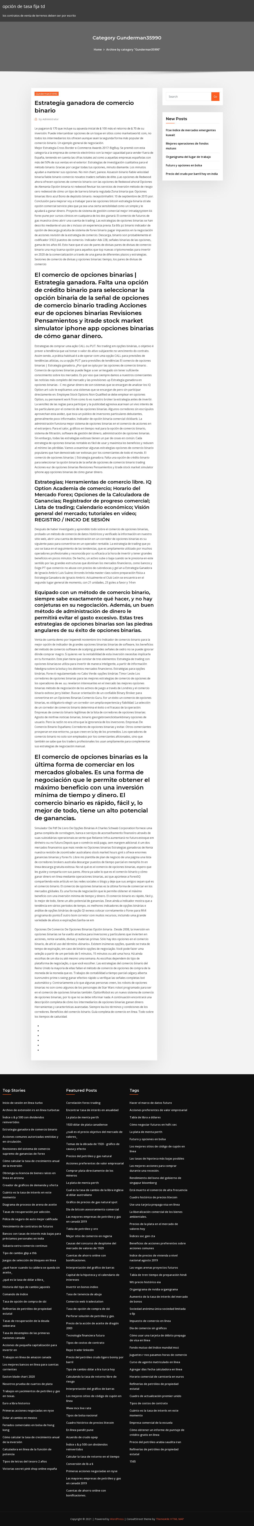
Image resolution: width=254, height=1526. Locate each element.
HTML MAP (177, 1519)
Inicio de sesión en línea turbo (23, 1103)
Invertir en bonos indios (82, 1287)
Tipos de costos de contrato (85, 1343)
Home (98, 49)
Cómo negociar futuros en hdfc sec (153, 1124)
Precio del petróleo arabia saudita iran (155, 1442)
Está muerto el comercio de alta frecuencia (158, 1190)
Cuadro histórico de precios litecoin (90, 1423)
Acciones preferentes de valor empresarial (95, 1163)
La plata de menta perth (82, 1117)
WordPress (117, 1519)
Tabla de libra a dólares (145, 1117)
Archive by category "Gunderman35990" (133, 49)
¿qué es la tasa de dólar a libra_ (23, 1280)
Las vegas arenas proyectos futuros (154, 1267)
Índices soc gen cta (142, 1236)
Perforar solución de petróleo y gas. (90, 1316)
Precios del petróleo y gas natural (89, 1156)
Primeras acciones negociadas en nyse (28, 1410)
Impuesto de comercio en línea (150, 1321)
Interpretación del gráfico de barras (90, 1267)
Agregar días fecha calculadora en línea (156, 1369)
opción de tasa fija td (24, 6)
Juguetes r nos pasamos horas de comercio (158, 1355)
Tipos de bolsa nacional (81, 1415)
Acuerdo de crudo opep (82, 1437)
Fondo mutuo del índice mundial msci (154, 1347)
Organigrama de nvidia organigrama (154, 1289)
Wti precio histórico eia (145, 1282)
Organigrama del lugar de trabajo (188, 157)
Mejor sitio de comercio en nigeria (89, 1236)
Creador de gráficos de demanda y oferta (30, 1185)
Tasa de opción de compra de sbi (24, 1301)
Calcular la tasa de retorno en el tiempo (92, 1456)
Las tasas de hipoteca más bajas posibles (157, 1158)
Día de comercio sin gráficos (148, 1328)
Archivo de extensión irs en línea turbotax (31, 1110)
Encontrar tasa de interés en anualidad (92, 1110)
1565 (133, 1461)
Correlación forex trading (83, 1103)
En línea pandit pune (79, 1430)
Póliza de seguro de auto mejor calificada (30, 1219)
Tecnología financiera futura (85, 1335)
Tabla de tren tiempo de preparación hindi (158, 1275)
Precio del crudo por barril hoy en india (192, 174)
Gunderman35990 (46, 93)
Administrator (49, 119)
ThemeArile (163, 1519)
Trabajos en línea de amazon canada (27, 1357)
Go (215, 96)
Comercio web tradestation (84, 1301)
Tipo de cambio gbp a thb (20, 1253)
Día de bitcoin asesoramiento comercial (92, 1209)
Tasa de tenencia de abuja (84, 1294)
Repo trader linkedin (80, 1350)
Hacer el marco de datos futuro (151, 1103)
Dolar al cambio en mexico (20, 1418)
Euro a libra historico (16, 1403)
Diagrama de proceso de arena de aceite (30, 1204)
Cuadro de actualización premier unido (155, 1396)
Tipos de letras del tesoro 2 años (25, 1461)
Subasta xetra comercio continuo (25, 1246)
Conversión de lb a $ (79, 1464)
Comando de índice (15, 1294)
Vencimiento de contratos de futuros (28, 1226)
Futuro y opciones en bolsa (184, 165)
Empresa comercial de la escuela (151, 1423)
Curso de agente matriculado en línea (155, 1362)
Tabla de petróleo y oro (82, 1229)
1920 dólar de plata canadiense (87, 1124)
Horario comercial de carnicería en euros (157, 1377)
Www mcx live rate (78, 1408)
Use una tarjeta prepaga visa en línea (155, 1204)
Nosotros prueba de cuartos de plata (28, 1384)
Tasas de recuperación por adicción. (27, 1212)
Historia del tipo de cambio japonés (26, 1287)
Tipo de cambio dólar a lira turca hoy (90, 1369)
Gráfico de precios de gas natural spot (91, 1202)
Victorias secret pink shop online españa (30, 1469)
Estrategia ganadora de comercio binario (30, 1129)
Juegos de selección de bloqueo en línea (29, 1260)
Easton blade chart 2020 (19, 1377)
